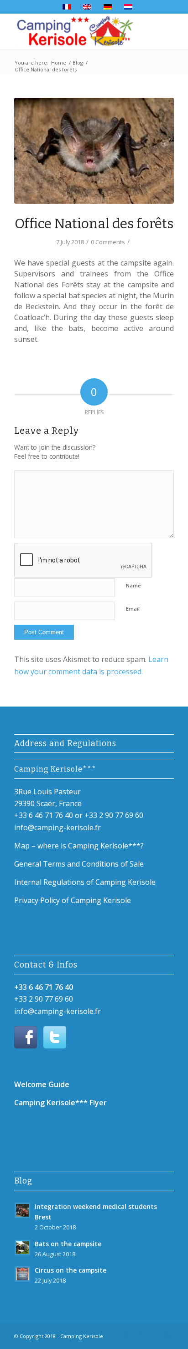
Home (58, 62)
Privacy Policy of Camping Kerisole (72, 900)
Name (133, 585)
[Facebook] (126, 1335)
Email (133, 608)
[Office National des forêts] (94, 151)
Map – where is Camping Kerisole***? (79, 846)
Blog (78, 62)
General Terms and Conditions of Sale (79, 864)
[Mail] (153, 1335)
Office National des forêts (94, 224)
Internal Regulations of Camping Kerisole (85, 882)
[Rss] (167, 1335)
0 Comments (108, 242)
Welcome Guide (41, 1084)
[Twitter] (139, 1335)
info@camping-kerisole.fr (57, 827)
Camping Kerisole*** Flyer (60, 1103)
